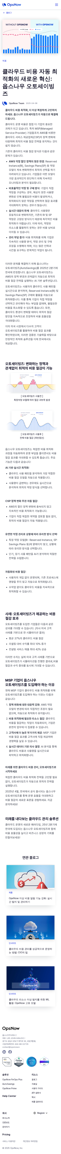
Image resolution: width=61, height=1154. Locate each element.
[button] (56, 4)
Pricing (6, 1134)
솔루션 (5, 1074)
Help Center (9, 1096)
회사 (4, 1113)
